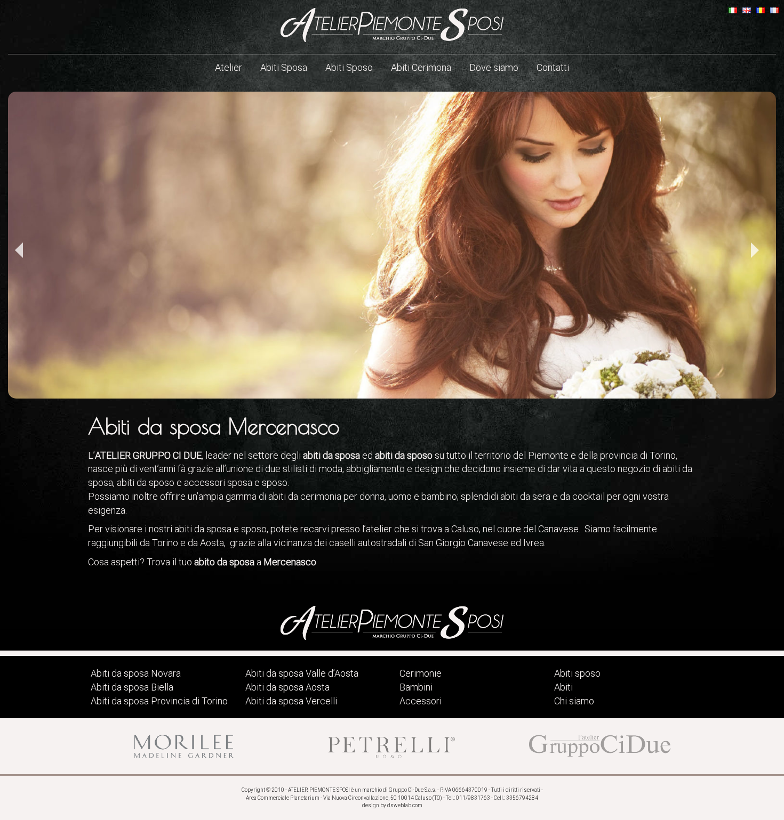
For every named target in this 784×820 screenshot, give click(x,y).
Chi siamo (574, 701)
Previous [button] (18, 250)
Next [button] (754, 250)
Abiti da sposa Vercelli (291, 701)
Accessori (420, 701)
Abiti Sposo (349, 67)
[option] (392, 245)
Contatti (553, 67)
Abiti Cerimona (421, 67)
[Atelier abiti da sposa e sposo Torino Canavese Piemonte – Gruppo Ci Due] (392, 25)
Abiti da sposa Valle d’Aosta (301, 673)
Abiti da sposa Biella (132, 687)
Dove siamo (493, 67)
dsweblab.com (404, 805)
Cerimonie (420, 673)
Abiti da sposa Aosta (287, 687)
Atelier (228, 67)
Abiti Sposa (283, 67)
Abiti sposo (577, 673)
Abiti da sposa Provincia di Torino (159, 701)
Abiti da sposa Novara (136, 673)
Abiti (563, 687)
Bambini (416, 687)
